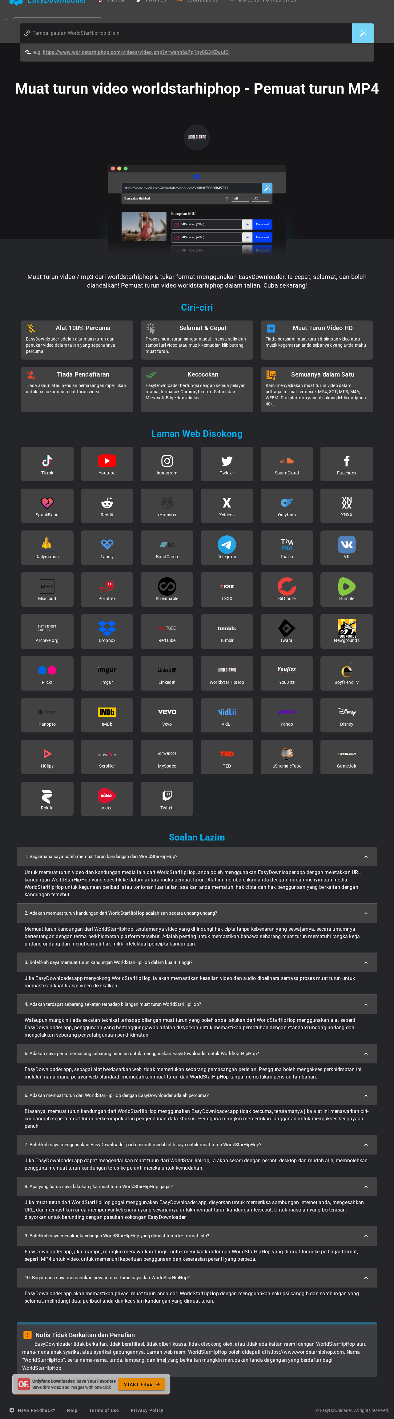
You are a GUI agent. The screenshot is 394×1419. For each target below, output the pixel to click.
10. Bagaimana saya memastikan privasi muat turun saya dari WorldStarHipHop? (107, 1277)
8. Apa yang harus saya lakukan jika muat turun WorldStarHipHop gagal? (99, 1186)
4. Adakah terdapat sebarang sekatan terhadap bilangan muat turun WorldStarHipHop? (113, 1004)
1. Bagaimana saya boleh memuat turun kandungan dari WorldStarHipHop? (101, 856)
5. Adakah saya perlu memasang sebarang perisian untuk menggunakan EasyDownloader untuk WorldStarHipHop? (142, 1053)
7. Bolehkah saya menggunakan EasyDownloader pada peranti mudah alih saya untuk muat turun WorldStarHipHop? (143, 1144)
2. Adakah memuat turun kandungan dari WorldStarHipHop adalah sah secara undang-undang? (121, 913)
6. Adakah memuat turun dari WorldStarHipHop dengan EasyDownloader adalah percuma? (117, 1095)
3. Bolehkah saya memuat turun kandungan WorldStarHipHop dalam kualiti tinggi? (108, 962)
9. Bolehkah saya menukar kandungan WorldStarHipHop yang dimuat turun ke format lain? (117, 1236)
